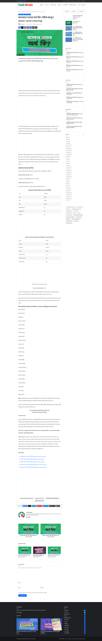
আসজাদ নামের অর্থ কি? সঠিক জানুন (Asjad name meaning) (33, 456)
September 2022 (69, 176)
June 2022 (68, 181)
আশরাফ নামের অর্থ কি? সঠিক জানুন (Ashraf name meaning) (33, 465)
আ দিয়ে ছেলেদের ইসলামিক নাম (53, 498)
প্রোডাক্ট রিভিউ (65, 5)
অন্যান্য (79, 5)
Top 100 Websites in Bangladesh (76, 22)
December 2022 (69, 170)
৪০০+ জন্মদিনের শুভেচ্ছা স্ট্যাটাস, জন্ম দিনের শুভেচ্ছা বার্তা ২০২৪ (77, 28)
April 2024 (68, 141)
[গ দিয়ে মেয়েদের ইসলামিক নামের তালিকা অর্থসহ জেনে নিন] (39, 550)
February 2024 (68, 145)
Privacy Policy (78, 1)
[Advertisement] (39, 76)
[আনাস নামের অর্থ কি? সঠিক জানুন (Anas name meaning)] (24, 550)
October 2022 (68, 174)
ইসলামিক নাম (24, 12)
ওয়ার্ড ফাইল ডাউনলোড (69, 221)
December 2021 (69, 192)
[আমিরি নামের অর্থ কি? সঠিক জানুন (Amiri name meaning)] (54, 550)
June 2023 (68, 159)
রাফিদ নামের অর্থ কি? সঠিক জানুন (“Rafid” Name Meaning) (77, 17)
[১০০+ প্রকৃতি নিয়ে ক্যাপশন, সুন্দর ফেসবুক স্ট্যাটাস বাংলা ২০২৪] (69, 34)
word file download (69, 215)
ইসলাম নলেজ (66, 619)
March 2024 (68, 143)
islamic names (76, 211)
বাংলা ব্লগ (65, 621)
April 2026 (68, 137)
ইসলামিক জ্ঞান (68, 219)
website (74, 213)
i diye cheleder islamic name (76, 209)
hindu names (68, 209)
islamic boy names (40, 498)
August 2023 (68, 156)
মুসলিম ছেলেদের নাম (40, 501)
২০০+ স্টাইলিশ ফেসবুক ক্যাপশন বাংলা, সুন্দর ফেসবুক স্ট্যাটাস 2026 (78, 39)
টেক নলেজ (46, 5)
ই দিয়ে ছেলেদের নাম (79, 217)
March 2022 (68, 187)
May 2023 (68, 161)
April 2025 (68, 139)
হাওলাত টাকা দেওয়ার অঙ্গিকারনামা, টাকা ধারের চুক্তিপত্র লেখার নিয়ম (50, 632)
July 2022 (67, 180)
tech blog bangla (68, 213)
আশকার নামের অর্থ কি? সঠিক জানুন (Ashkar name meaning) (33, 467)
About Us (68, 1)
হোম (42, 5)
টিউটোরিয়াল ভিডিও (72, 5)
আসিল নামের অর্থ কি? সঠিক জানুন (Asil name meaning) (32, 459)
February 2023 (68, 167)
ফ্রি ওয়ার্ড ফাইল (76, 221)
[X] (18, 612)
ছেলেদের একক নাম (27, 14)
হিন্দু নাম (65, 616)
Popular (73, 11)
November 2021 (69, 194)
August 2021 (68, 200)
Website (41, 587)
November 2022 (69, 172)
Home (64, 1)
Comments (81, 11)
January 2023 (68, 169)
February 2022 (68, 189)
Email (19, 587)
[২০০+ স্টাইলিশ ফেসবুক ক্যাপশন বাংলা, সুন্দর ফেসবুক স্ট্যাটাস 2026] (69, 39)
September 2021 (69, 198)
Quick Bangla (22, 24)
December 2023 (69, 148)
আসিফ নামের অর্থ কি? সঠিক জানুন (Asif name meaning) (32, 462)
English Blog (66, 627)
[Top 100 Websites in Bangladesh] (69, 23)
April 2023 (68, 163)
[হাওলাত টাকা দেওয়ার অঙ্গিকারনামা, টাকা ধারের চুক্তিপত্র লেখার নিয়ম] (51, 624)
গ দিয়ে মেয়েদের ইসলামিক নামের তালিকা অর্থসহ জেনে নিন (38, 555)
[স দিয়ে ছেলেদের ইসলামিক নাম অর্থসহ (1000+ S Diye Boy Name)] (27, 624)
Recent (67, 11)
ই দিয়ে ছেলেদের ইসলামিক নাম (70, 217)
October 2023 (68, 152)
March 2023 (68, 165)
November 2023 (69, 150)
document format (80, 207)
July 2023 (67, 158)
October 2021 (68, 196)
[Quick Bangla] (25, 5)
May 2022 (68, 183)
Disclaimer (83, 1)
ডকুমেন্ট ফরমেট (53, 5)
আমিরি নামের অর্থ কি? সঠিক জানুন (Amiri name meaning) (54, 555)
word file (78, 213)
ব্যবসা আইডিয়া (66, 633)
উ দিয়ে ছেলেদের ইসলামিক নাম (76, 219)
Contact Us (72, 1)
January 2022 (68, 191)
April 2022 (68, 185)
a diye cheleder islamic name (27, 498)
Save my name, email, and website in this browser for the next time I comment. (33, 592)
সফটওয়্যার (59, 5)
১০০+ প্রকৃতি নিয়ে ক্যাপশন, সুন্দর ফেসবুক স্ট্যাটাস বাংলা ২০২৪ (77, 34)
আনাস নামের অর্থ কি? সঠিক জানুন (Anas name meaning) (24, 555)
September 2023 (69, 154)
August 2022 (68, 178)
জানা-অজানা (66, 629)
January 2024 (68, 147)
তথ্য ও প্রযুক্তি (66, 631)
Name (19, 582)
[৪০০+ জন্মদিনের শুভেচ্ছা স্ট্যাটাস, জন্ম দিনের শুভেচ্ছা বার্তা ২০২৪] (69, 28)
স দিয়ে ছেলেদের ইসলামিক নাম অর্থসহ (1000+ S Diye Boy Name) (26, 632)
